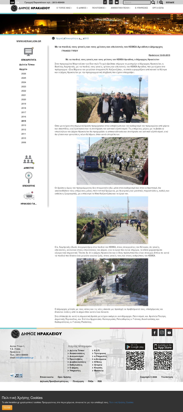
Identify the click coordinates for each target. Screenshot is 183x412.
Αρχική (59, 38)
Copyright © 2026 (148, 376)
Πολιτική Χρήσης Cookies (121, 402)
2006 (23, 142)
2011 (23, 133)
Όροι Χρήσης (64, 376)
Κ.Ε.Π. (97, 350)
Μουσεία (99, 370)
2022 (23, 90)
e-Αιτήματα (100, 359)
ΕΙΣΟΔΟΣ (170, 2)
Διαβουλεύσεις (78, 361)
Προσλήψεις (76, 359)
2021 (23, 95)
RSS (100, 381)
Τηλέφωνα (100, 353)
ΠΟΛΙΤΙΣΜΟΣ (98, 7)
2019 (23, 103)
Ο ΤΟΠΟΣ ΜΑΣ (63, 7)
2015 (86, 38)
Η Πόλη (98, 361)
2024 (23, 82)
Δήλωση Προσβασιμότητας (54, 381)
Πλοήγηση (78, 381)
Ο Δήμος (74, 367)
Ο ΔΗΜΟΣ (81, 7)
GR (12, 2)
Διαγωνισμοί (77, 356)
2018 (23, 107)
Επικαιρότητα (71, 38)
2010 (23, 138)
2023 (23, 86)
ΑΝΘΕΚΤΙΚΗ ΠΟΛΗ (120, 7)
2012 (23, 129)
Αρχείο (23, 69)
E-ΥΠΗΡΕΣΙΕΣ (141, 7)
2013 (23, 125)
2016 (23, 116)
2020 (23, 99)
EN (17, 2)
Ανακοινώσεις (77, 353)
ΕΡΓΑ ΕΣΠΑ (158, 7)
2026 (23, 73)
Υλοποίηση (167, 376)
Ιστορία (98, 364)
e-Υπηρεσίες (100, 356)
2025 (23, 77)
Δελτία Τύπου (27, 64)
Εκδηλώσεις (76, 364)
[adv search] (160, 2)
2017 (23, 112)
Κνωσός (98, 367)
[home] (32, 8)
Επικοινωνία (46, 376)
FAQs (90, 381)
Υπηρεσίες (75, 370)
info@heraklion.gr (24, 357)
